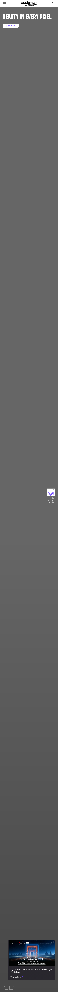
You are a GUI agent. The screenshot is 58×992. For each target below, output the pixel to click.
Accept (48, 974)
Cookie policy (8, 980)
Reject (48, 981)
